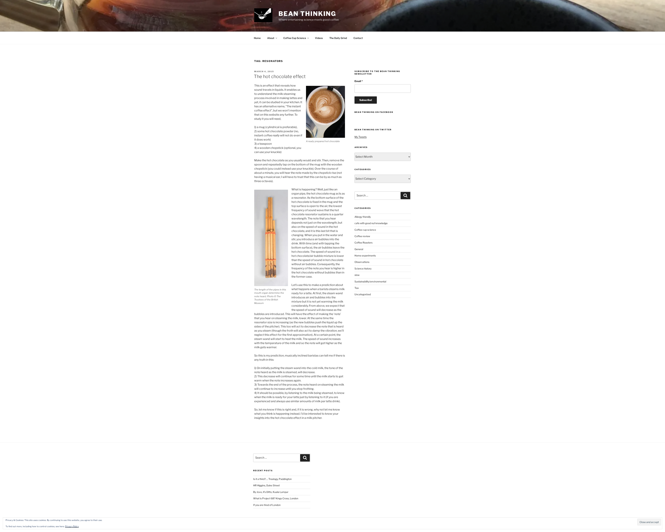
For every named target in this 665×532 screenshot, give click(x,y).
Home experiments (365, 255)
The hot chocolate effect (280, 76)
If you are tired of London (267, 504)
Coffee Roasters (363, 242)
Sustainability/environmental (370, 281)
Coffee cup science (365, 229)
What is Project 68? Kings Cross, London (275, 498)
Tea (356, 287)
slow (357, 274)
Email (358, 81)
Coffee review (362, 236)
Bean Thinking (307, 13)
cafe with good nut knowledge (371, 223)
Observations (361, 261)
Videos (319, 38)
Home (257, 38)
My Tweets (360, 136)
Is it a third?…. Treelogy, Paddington (272, 478)
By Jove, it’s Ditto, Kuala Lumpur (270, 491)
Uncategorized (362, 294)
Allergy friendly (362, 216)
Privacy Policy (72, 526)
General (358, 249)
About (270, 38)
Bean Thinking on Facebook (373, 112)
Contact (358, 38)
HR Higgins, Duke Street (266, 485)
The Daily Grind (338, 38)
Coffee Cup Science (294, 38)
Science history (362, 268)
